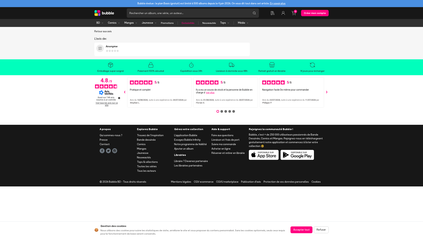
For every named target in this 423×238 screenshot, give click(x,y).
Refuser (321, 229)
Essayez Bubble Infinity (187, 139)
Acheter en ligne (221, 148)
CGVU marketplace (227, 181)
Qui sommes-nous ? (111, 135)
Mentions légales (181, 181)
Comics (112, 22)
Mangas (129, 22)
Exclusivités (188, 22)
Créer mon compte (315, 13)
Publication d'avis (251, 181)
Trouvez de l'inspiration (150, 135)
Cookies (316, 181)
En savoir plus (278, 3)
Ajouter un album (183, 148)
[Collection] (272, 13)
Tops (223, 22)
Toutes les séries (147, 166)
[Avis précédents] (124, 92)
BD (98, 22)
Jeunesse (147, 22)
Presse (104, 139)
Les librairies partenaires (188, 165)
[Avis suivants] (326, 92)
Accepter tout (301, 229)
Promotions (167, 22)
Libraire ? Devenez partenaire (191, 161)
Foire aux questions (222, 135)
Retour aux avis (103, 31)
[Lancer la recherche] (254, 13)
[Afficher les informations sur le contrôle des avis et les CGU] (119, 98)
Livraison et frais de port (225, 139)
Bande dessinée (146, 139)
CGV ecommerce (203, 181)
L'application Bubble (185, 135)
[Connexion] (283, 13)
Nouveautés (209, 22)
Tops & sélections (147, 161)
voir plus (210, 92)
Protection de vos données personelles (286, 181)
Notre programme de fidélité (190, 144)
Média (241, 22)
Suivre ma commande (224, 144)
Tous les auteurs (146, 170)
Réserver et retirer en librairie (228, 153)
